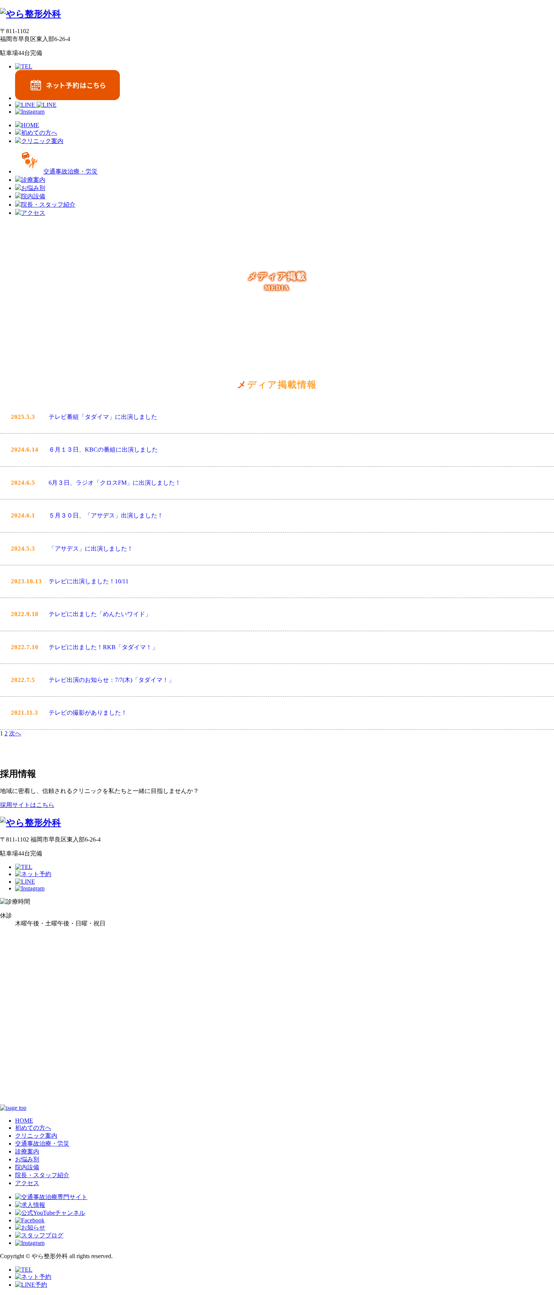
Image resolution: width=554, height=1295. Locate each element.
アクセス (27, 1183)
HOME (24, 1120)
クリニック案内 (36, 1135)
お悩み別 (27, 1159)
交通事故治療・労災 (42, 1143)
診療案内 (27, 1151)
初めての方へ (33, 1128)
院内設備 (27, 1167)
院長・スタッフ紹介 (42, 1175)
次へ (15, 733)
